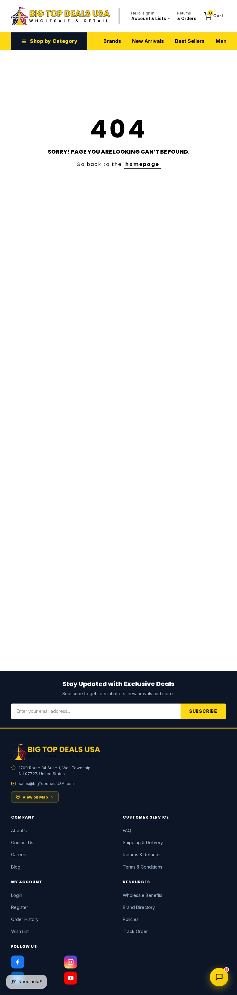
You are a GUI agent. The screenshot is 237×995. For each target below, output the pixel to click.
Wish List (20, 931)
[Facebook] (17, 962)
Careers (19, 854)
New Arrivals (148, 41)
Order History (25, 919)
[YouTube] (70, 978)
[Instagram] (70, 962)
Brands (112, 41)
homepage (142, 164)
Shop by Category (53, 41)
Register (19, 907)
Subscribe (203, 711)
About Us (20, 830)
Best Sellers (190, 41)
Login (16, 895)
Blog (15, 866)
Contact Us (22, 842)
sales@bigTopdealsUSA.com (46, 783)
